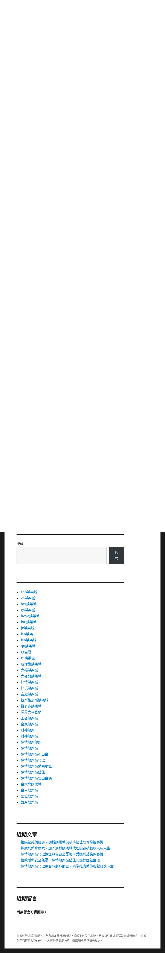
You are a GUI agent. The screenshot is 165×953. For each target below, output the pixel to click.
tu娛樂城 (28, 658)
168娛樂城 (29, 592)
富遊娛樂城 (29, 694)
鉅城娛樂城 (29, 796)
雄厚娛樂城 (29, 802)
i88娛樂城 (29, 622)
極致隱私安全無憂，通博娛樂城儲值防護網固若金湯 (60, 860)
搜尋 (20, 544)
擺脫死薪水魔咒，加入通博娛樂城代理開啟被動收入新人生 (65, 848)
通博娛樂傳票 (31, 742)
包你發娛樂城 (31, 664)
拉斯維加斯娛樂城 (34, 700)
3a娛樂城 (28, 598)
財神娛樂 (28, 730)
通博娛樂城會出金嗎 (36, 778)
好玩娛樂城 (29, 688)
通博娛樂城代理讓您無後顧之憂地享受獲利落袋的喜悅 (62, 854)
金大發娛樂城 (31, 784)
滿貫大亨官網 (31, 712)
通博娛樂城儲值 (33, 772)
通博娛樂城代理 (33, 760)
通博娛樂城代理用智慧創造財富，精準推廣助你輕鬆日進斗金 (67, 866)
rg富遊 (26, 652)
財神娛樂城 (29, 736)
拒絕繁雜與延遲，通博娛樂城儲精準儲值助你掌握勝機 (62, 842)
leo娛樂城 (28, 640)
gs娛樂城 (28, 610)
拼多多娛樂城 (31, 706)
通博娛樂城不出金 (34, 754)
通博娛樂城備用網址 (36, 766)
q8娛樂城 (28, 646)
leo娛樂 (27, 634)
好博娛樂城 (29, 682)
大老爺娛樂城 (31, 676)
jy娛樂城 (27, 628)
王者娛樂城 (29, 718)
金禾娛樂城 (29, 790)
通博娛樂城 (29, 748)
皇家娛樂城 (29, 724)
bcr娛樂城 (29, 604)
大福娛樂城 (29, 670)
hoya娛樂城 (30, 616)
